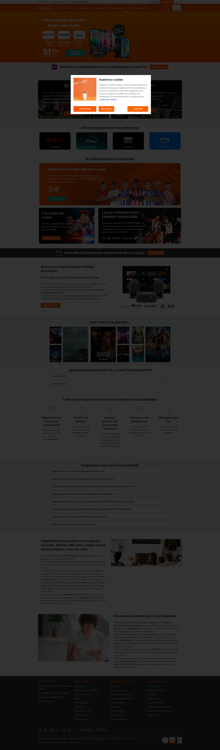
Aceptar (138, 109)
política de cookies (108, 99)
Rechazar (106, 109)
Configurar (85, 109)
